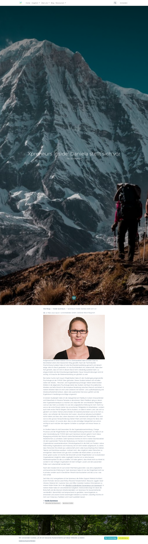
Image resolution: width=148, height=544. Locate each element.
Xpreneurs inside (68, 503)
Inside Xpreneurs (59, 309)
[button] (115, 3)
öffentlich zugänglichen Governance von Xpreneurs (83, 485)
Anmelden (123, 3)
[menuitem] (28, 3)
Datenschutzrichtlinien (27, 541)
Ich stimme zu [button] (123, 538)
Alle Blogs (47, 309)
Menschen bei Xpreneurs (52, 503)
